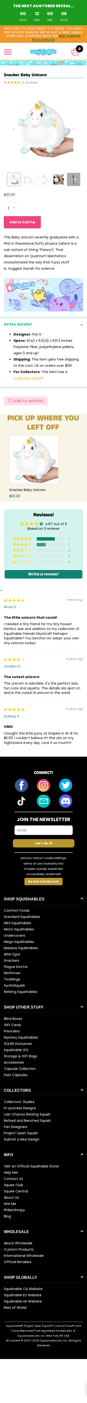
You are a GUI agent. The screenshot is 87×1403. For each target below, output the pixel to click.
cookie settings (55, 858)
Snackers (11, 960)
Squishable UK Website (23, 1301)
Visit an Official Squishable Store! (31, 1166)
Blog (7, 1216)
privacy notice (31, 858)
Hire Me (10, 1203)
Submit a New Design (21, 1139)
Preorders (12, 1031)
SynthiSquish (14, 985)
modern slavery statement (43, 869)
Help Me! (11, 1172)
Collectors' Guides (19, 1101)
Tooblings (12, 979)
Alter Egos (12, 954)
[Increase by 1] (15, 204)
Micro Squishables (19, 929)
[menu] (8, 52)
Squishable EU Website (23, 1295)
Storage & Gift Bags (20, 1056)
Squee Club (13, 1185)
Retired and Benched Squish (27, 1120)
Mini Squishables (17, 923)
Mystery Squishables (21, 1037)
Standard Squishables (22, 916)
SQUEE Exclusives (18, 1043)
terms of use (33, 863)
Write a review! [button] (43, 574)
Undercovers (14, 935)
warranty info (54, 863)
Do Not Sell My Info (43, 881)
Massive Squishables (21, 948)
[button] (75, 52)
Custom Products (19, 1249)
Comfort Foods (16, 910)
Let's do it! (43, 843)
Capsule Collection (20, 1068)
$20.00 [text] (9, 194)
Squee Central (16, 1191)
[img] (14, 600)
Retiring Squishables (20, 991)
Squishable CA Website (23, 1288)
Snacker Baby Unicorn (27, 489)
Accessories (14, 1062)
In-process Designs (20, 1108)
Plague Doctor (16, 966)
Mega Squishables (19, 941)
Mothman (12, 973)
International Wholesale (24, 1255)
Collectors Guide (28, 378)
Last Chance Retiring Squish (27, 1114)
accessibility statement (43, 874)
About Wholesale (18, 1243)
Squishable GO (16, 1050)
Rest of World (15, 1307)
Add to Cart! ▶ (22, 222)
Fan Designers (15, 1126)
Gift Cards (12, 1025)
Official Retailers (17, 1262)
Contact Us (13, 1178)
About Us (11, 1197)
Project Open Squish (21, 1133)
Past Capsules (16, 1075)
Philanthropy (14, 1210)
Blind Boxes (13, 1018)
